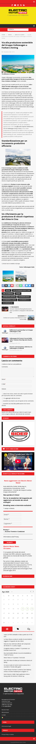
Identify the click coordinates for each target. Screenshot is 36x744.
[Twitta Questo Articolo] (6, 285)
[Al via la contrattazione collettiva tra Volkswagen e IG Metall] (5, 348)
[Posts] (7, 629)
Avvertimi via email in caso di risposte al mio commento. (18, 401)
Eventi (10, 34)
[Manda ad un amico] (14, 285)
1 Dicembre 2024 (15, 333)
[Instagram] (18, 5)
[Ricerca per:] (18, 29)
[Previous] (5, 433)
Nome (3, 379)
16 (32, 609)
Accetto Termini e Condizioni (15, 531)
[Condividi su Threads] (32, 285)
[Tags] (17, 629)
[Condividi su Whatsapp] (20, 285)
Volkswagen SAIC (8, 303)
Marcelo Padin (5, 709)
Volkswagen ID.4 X (24, 300)
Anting (8, 290)
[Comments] (28, 629)
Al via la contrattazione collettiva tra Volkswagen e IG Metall (21, 347)
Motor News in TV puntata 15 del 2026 (14, 657)
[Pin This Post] (12, 285)
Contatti (4, 715)
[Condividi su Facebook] (3, 285)
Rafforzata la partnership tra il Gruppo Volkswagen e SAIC (21, 330)
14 (22, 609)
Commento (5, 367)
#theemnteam (5, 712)
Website (4, 389)
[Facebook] (12, 5)
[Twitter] (21, 5)
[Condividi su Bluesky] (29, 285)
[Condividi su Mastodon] (23, 285)
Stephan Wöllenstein (9, 296)
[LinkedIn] (23, 5)
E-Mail (3, 384)
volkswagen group (24, 296)
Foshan (18, 293)
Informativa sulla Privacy (11, 537)
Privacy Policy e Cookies (8, 734)
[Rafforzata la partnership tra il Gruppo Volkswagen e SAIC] (5, 331)
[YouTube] (15, 5)
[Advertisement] (19, 20)
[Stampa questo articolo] (17, 285)
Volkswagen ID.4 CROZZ (9, 300)
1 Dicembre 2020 (7, 52)
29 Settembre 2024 (15, 350)
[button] (34, 1)
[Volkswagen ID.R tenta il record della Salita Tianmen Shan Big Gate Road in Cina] (5, 340)
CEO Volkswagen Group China (21, 290)
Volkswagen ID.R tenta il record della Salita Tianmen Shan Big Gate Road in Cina (21, 340)
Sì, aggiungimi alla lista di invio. (11, 398)
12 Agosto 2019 (14, 343)
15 (27, 609)
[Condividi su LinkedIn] (9, 285)
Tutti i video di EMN (11, 449)
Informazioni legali (6, 726)
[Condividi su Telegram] (26, 285)
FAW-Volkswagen (8, 293)
